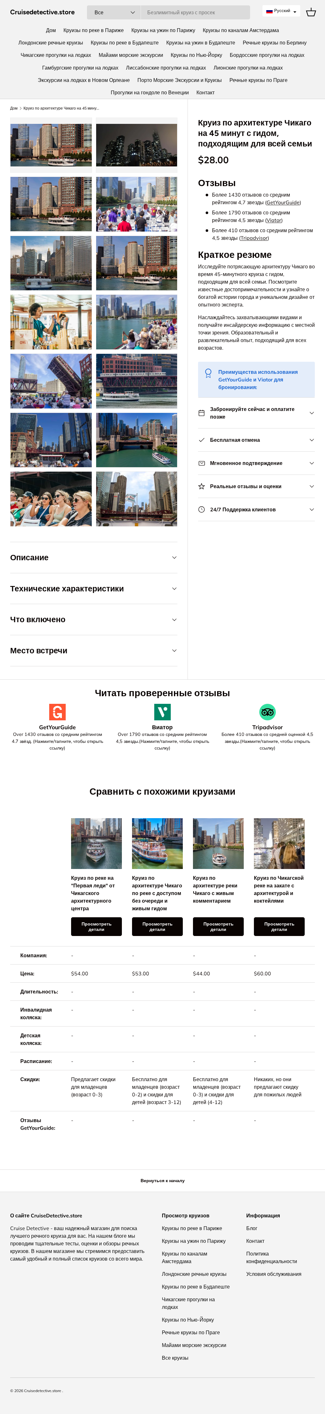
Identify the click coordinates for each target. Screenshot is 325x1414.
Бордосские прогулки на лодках (267, 54)
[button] (281, 11)
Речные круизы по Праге (258, 80)
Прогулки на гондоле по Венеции (150, 92)
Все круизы (175, 1358)
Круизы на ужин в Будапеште (200, 42)
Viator (274, 220)
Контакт (205, 92)
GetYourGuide (283, 202)
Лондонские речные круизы (50, 42)
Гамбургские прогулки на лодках (80, 67)
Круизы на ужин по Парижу (163, 30)
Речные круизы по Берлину (275, 42)
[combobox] (168, 12)
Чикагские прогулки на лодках (56, 54)
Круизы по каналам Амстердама (241, 30)
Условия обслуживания (274, 1274)
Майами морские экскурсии (131, 54)
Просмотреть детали (97, 926)
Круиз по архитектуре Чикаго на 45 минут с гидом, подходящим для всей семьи (61, 108)
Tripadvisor (254, 238)
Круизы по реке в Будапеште (125, 42)
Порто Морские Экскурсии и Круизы (179, 80)
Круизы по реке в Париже (93, 30)
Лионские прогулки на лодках (248, 67)
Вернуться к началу (163, 1180)
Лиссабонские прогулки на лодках (166, 67)
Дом (51, 30)
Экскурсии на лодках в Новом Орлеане (84, 80)
